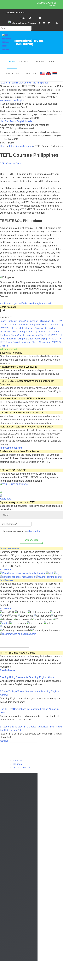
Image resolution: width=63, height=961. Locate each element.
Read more (6, 569)
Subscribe (32, 540)
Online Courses (46, 2)
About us (17, 760)
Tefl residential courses (21, 146)
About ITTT (25, 61)
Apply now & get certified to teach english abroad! (25, 303)
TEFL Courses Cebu (10, 163)
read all (4, 740)
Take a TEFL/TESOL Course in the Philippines (24, 82)
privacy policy (33, 531)
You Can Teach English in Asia (16, 121)
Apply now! (6, 498)
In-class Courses (21, 767)
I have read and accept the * (21, 531)
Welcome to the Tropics (12, 100)
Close (5, 958)
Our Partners (6, 580)
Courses (39, 61)
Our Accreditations (9, 548)
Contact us (30, 73)
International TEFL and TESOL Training (28, 42)
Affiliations (12, 73)
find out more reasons (11, 448)
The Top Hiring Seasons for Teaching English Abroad (27, 677)
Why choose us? (8, 349)
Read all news (7, 670)
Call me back (31, 926)
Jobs (51, 61)
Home (12, 61)
